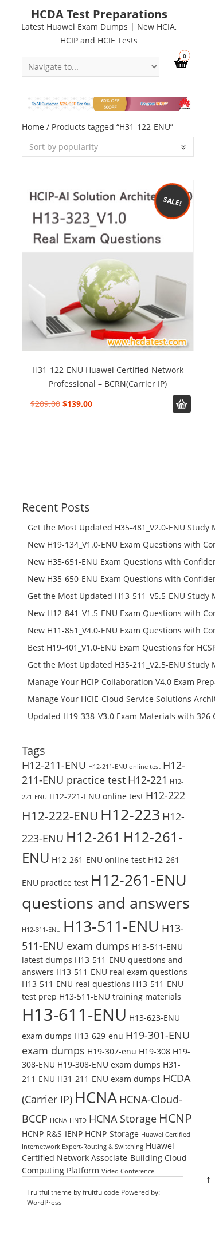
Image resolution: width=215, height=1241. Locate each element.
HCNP (175, 1117)
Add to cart (182, 404)
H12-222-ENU (60, 815)
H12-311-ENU (41, 930)
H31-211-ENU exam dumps (109, 1078)
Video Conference (127, 1171)
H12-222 (165, 795)
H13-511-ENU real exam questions (121, 971)
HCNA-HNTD (68, 1120)
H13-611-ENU (74, 1014)
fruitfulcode (101, 1192)
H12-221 (147, 780)
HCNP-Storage (112, 1133)
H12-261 (93, 836)
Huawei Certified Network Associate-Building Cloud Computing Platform (104, 1158)
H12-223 (130, 814)
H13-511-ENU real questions (76, 983)
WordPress (44, 1202)
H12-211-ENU (54, 765)
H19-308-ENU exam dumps (109, 1064)
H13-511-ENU (111, 926)
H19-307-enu (111, 1051)
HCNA (96, 1097)
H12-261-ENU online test (99, 859)
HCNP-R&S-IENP (52, 1133)
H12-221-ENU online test (96, 796)
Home (33, 126)
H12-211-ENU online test (124, 767)
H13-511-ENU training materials (120, 996)
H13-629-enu (98, 1035)
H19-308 (154, 1051)
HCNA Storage (123, 1118)
